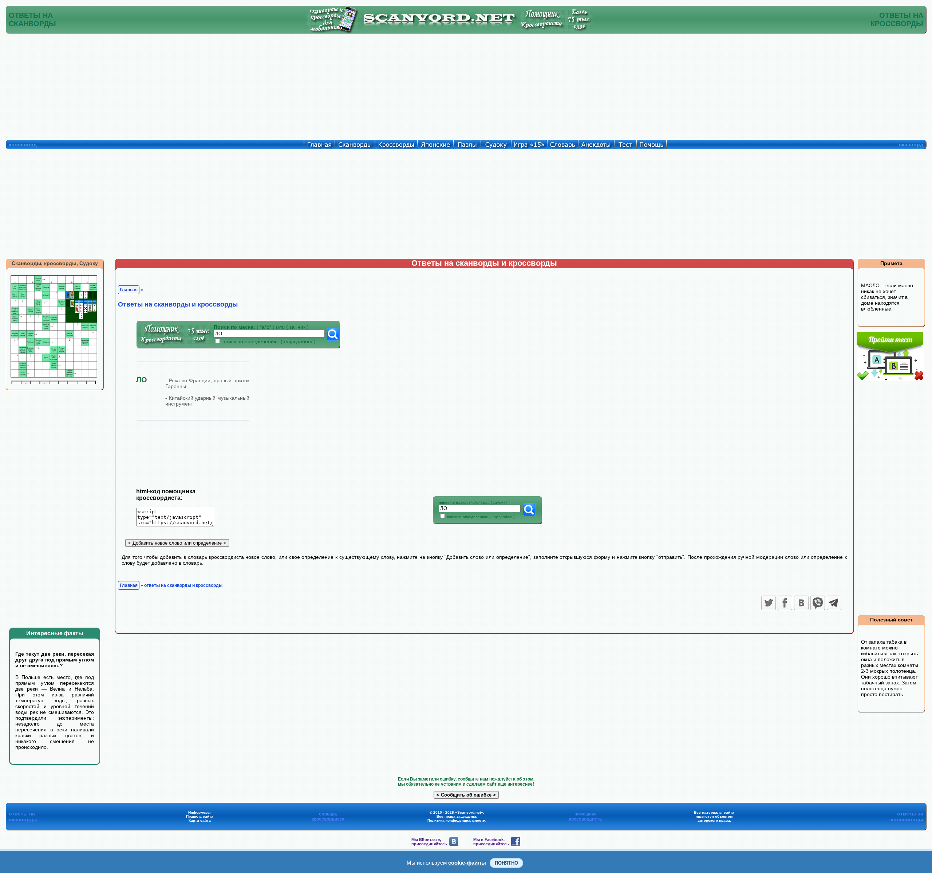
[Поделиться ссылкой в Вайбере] (817, 603)
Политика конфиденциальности (456, 820)
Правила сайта (199, 816)
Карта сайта (200, 820)
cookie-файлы (467, 863)
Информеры (199, 812)
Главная (129, 289)
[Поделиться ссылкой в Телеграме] (834, 603)
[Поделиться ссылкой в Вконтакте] (801, 603)
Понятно (506, 863)
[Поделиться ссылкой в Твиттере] (768, 603)
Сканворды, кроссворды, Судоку (55, 263)
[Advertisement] (466, 85)
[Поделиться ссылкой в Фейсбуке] (785, 603)
